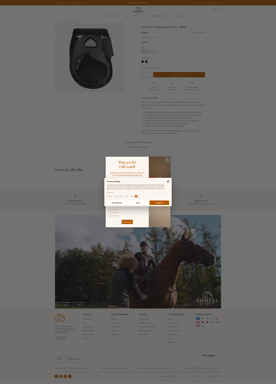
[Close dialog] (167, 160)
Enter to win (127, 222)
